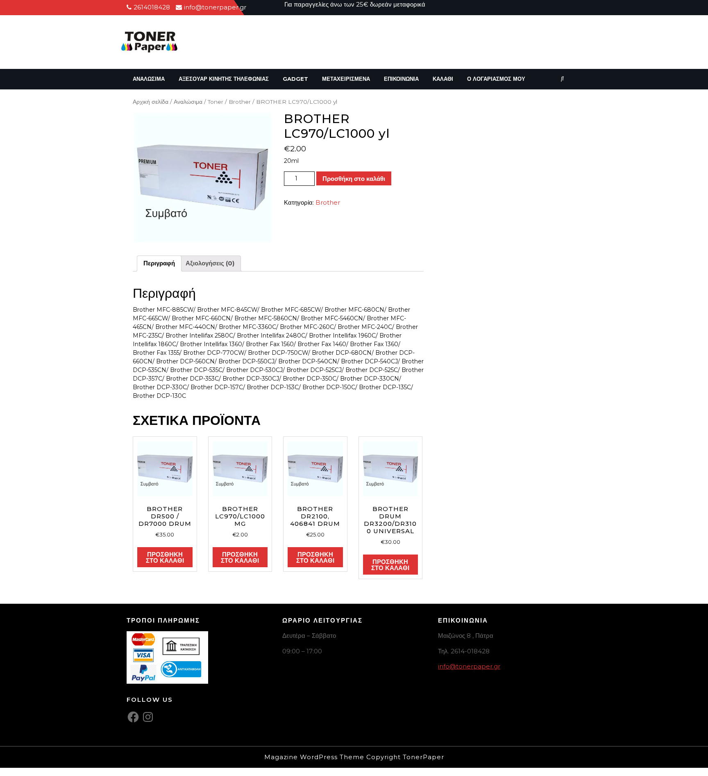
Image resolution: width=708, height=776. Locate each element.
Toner (215, 101)
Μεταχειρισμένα (346, 78)
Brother (240, 101)
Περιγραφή (159, 263)
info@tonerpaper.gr (469, 666)
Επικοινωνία (401, 78)
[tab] (159, 264)
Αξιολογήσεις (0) (210, 263)
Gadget (295, 78)
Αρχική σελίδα (150, 101)
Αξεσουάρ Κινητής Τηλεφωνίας (224, 78)
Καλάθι (443, 78)
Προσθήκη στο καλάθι (353, 179)
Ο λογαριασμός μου (496, 78)
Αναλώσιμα (149, 78)
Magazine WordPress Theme (314, 757)
